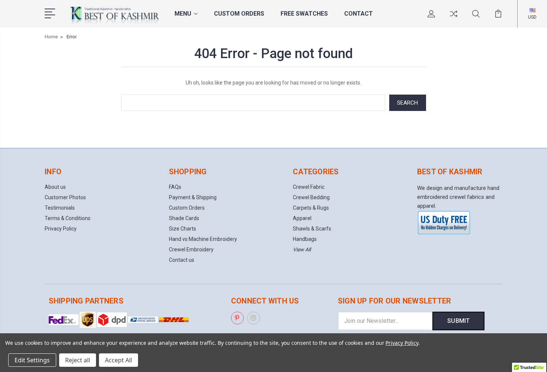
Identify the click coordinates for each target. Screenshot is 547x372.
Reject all (77, 360)
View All (302, 249)
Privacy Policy (61, 229)
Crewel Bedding (311, 197)
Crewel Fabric (308, 187)
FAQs (175, 187)
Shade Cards (184, 218)
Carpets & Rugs (311, 208)
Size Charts (182, 229)
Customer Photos (65, 197)
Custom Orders (239, 13)
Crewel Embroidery (191, 249)
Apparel (302, 218)
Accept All (118, 360)
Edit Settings (32, 360)
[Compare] (454, 18)
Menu (183, 13)
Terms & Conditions (67, 218)
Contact (358, 13)
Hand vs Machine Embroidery (203, 239)
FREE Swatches (304, 13)
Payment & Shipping (193, 197)
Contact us (181, 260)
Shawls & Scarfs (312, 229)
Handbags (305, 239)
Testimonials (60, 208)
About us (55, 187)
